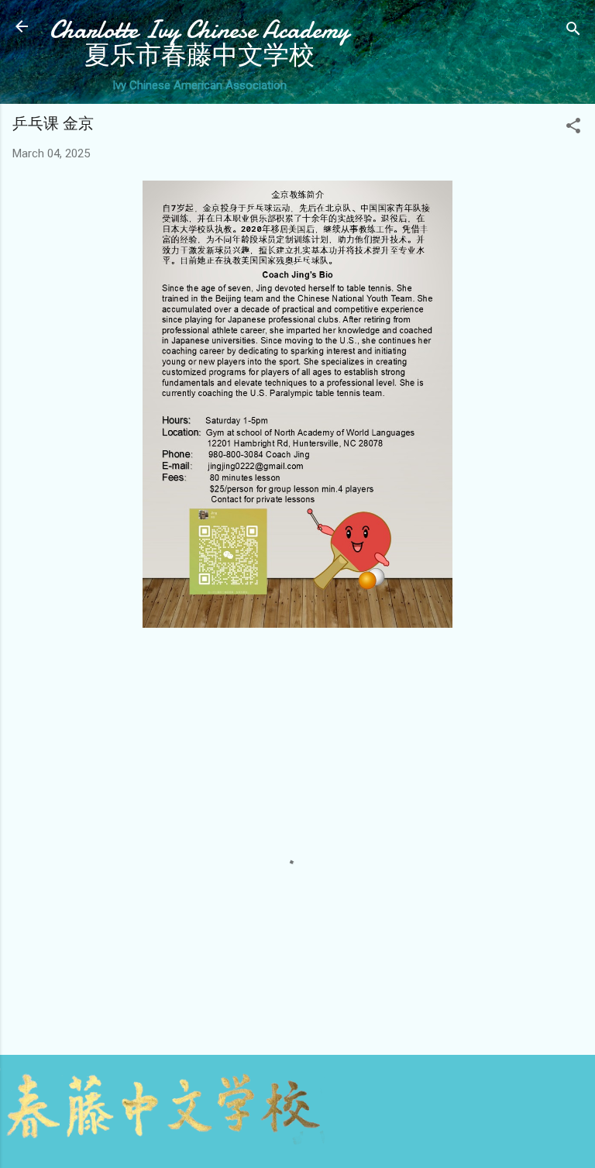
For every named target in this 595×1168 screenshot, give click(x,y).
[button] (573, 128)
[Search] (573, 31)
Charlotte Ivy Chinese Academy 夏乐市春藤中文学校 (199, 42)
